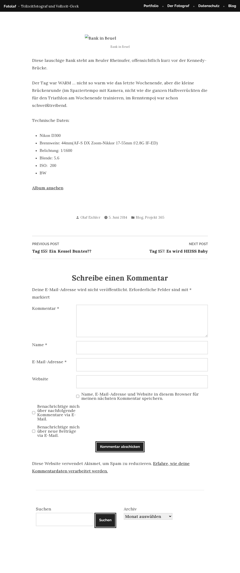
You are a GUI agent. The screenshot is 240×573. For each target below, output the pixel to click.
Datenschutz (208, 6)
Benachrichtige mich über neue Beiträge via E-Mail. (58, 431)
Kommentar (45, 308)
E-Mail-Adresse (49, 361)
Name (39, 344)
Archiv (130, 509)
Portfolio (151, 6)
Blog (232, 6)
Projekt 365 (154, 217)
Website (40, 379)
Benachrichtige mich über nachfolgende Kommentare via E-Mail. (58, 412)
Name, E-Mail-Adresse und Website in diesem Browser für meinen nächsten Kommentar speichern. (140, 396)
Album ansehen (47, 188)
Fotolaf (10, 6)
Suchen (43, 509)
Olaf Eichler (90, 217)
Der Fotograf (178, 6)
